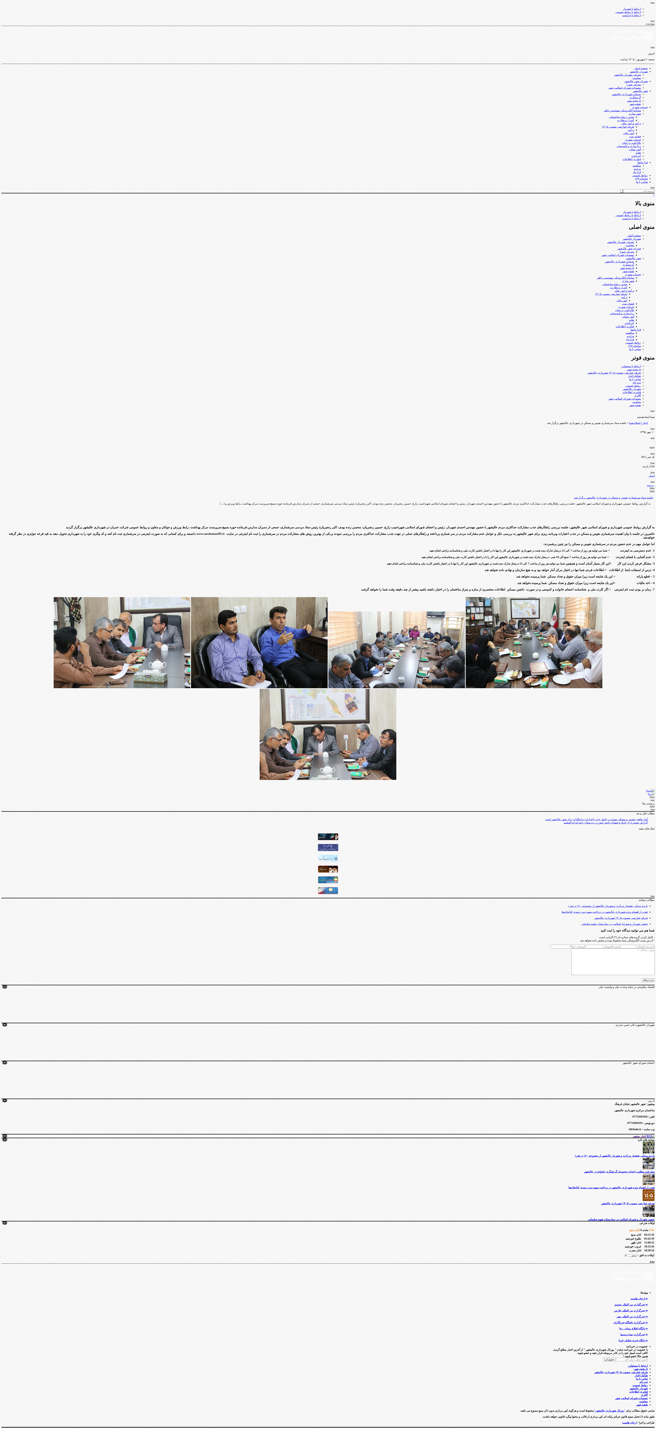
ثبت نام (637, 382)
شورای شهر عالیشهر (636, 81)
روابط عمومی (640, 175)
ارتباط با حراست (631, 15)
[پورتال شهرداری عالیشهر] (633, 44)
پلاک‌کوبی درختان (631, 142)
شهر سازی (635, 113)
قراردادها (643, 162)
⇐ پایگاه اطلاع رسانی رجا (633, 1328)
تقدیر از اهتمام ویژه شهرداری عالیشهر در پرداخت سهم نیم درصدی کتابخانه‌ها (605, 911)
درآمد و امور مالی (631, 123)
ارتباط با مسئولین (631, 366)
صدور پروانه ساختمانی (621, 116)
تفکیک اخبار (634, 376)
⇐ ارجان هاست (639, 1298)
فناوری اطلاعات (632, 159)
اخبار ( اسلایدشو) (638, 422)
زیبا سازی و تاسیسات (629, 146)
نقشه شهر (635, 104)
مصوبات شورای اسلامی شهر (624, 87)
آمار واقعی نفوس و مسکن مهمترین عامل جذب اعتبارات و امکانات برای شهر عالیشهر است (596, 819)
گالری (637, 395)
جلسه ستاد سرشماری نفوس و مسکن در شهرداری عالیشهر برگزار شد (613, 497)
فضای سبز (635, 136)
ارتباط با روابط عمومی (628, 12)
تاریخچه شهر (634, 100)
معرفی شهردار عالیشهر (627, 74)
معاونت (636, 78)
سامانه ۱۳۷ (641, 178)
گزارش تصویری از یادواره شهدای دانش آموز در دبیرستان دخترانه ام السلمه (606, 822)
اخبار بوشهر (639, 1136)
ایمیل (651, 475)
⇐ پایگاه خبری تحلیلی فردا (633, 1340)
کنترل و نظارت (625, 120)
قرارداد (637, 172)
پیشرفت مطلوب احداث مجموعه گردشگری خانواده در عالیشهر (619, 1171)
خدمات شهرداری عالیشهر (626, 94)
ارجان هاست (629, 1422)
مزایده (637, 168)
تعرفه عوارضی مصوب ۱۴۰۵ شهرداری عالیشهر (614, 372)
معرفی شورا (634, 84)
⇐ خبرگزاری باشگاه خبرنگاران (630, 1322)
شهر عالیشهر (640, 91)
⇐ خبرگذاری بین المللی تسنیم (631, 1304)
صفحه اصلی (641, 68)
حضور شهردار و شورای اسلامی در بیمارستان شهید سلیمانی (614, 923)
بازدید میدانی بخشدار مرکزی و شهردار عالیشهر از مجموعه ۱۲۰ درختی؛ (608, 905)
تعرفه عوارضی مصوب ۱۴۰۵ (618, 126)
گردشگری (635, 97)
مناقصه (636, 165)
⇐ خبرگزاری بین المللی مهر (632, 1316)
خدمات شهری (640, 107)
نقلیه (638, 152)
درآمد (631, 129)
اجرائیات (636, 155)
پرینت (651, 485)
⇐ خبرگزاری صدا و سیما (634, 1334)
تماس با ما (642, 181)
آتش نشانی (635, 149)
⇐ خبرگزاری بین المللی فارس (631, 1310)
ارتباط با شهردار (632, 8)
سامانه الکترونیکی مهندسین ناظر (622, 110)
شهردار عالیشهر (639, 71)
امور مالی (628, 133)
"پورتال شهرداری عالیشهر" (609, 1410)
